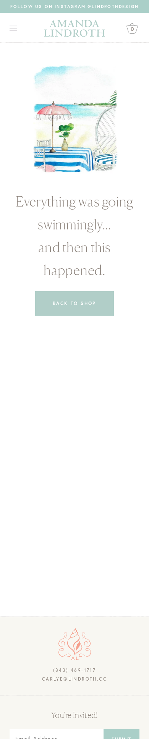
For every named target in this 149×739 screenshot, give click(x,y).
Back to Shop (74, 303)
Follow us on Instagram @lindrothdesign (74, 6)
